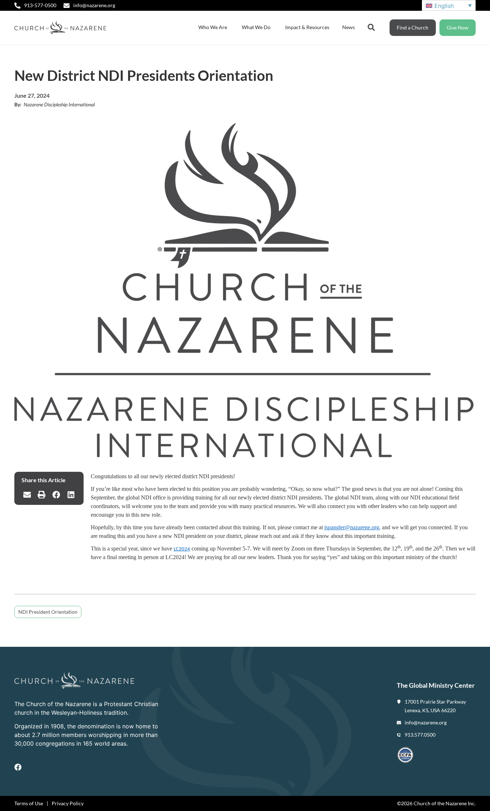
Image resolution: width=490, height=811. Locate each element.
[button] (27, 494)
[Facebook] (18, 767)
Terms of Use (28, 803)
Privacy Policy (68, 803)
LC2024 (182, 549)
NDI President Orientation (47, 612)
